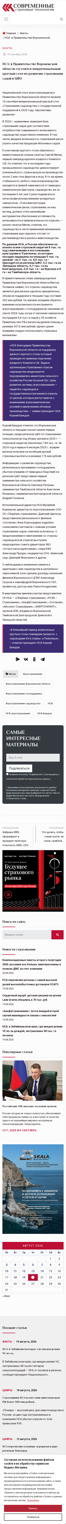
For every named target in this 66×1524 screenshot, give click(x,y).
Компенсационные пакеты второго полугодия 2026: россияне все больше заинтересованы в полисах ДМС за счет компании (31, 964)
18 (15, 1277)
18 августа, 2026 (26, 1390)
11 (15, 1271)
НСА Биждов (44, 713)
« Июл (6, 1296)
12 (23, 1271)
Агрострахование (32, 674)
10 (6, 1271)
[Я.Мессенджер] (17, 659)
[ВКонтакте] (26, 659)
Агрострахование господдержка (24, 693)
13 (33, 1271)
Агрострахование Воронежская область (28, 683)
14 (42, 1271)
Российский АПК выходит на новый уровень (29, 1106)
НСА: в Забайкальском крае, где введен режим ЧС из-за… (31, 1351)
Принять (33, 1508)
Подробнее (33, 1500)
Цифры (7, 1390)
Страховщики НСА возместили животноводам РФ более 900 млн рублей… (31, 1399)
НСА (50, 703)
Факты (24, 33)
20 (32, 1277)
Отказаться (33, 1517)
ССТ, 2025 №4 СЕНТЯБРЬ (19, 1130)
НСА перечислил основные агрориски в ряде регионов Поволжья (30, 1448)
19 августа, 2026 (26, 1341)
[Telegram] (42, 659)
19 (23, 1277)
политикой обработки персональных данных (28, 779)
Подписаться (19, 768)
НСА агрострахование (18, 713)
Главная (11, 33)
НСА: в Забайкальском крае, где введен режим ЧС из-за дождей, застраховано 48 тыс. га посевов (32, 1031)
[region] (33, 1489)
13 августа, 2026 (26, 1439)
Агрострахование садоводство (23, 703)
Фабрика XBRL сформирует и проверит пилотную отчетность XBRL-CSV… (15, 837)
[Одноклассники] (34, 659)
